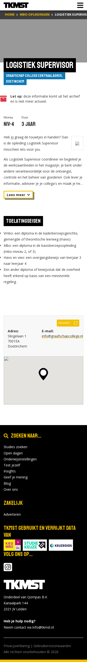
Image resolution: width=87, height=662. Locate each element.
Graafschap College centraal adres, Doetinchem (34, 78)
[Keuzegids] (61, 544)
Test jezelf (12, 465)
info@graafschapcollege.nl (62, 336)
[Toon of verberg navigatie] (78, 5)
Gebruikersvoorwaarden (52, 645)
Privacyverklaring (17, 645)
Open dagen (13, 453)
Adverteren (12, 514)
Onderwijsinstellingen (20, 459)
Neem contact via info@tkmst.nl (29, 627)
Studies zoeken (15, 447)
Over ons (11, 489)
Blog (7, 483)
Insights (10, 471)
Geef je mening (16, 477)
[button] (43, 374)
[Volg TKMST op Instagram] (8, 569)
